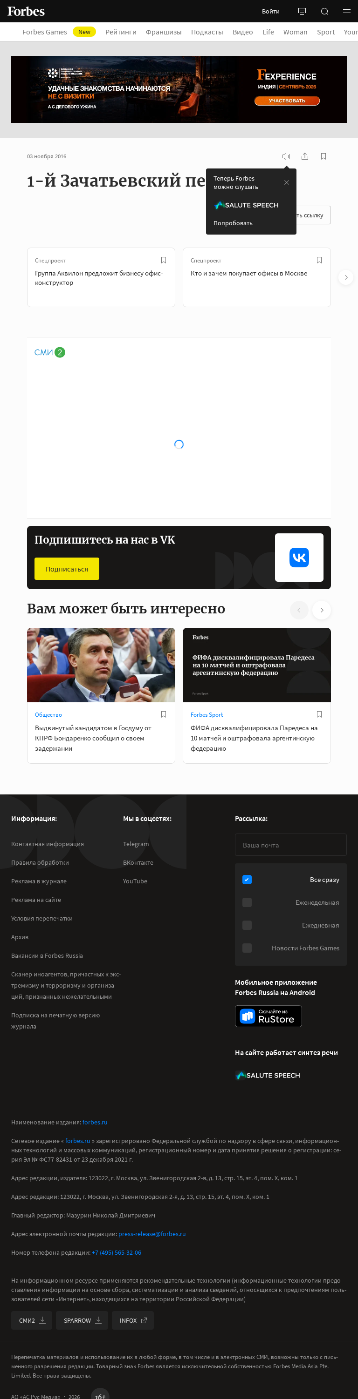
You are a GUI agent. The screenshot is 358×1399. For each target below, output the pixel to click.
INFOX (128, 1320)
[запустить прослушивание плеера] (286, 156)
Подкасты (207, 31)
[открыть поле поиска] (324, 11)
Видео (243, 31)
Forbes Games (56, 31)
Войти (271, 11)
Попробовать (233, 223)
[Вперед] (345, 277)
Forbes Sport (207, 715)
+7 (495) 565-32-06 (116, 1252)
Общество (48, 715)
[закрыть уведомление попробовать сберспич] (286, 182)
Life (268, 31)
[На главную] (26, 11)
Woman (295, 31)
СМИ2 (27, 1320)
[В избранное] (163, 260)
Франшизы (164, 31)
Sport (326, 31)
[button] (346, 11)
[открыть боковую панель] (302, 11)
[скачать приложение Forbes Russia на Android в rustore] (268, 1016)
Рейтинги (121, 31)
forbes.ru (95, 1122)
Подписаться (67, 568)
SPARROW (77, 1320)
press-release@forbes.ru (152, 1234)
